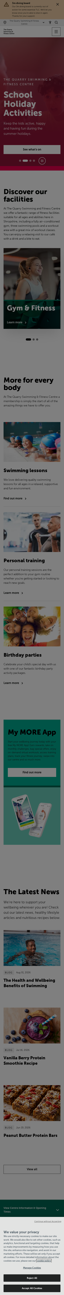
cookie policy (44, 1260)
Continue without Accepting (47, 1221)
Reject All (32, 1278)
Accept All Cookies (32, 1288)
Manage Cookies (32, 1267)
